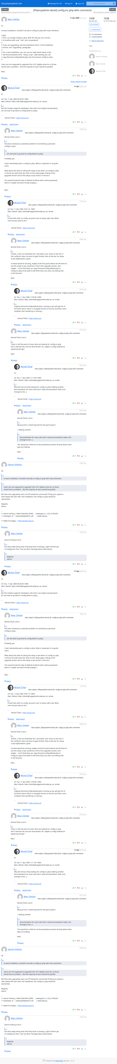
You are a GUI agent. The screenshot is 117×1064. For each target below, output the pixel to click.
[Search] (114, 4)
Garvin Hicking (15, 464)
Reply (5, 78)
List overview (94, 24)
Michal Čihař (14, 87)
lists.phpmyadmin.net (11, 3)
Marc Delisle (13, 19)
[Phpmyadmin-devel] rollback (104, 12)
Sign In (69, 3)
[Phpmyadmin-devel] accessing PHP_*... (16, 12)
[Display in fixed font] (82, 75)
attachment (14, 124)
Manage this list (55, 3)
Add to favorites (98, 41)
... (3, 105)
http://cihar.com (22, 118)
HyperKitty (59, 1061)
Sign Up (80, 3)
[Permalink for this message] (85, 75)
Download (96, 30)
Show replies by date (79, 81)
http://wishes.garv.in (26, 521)
